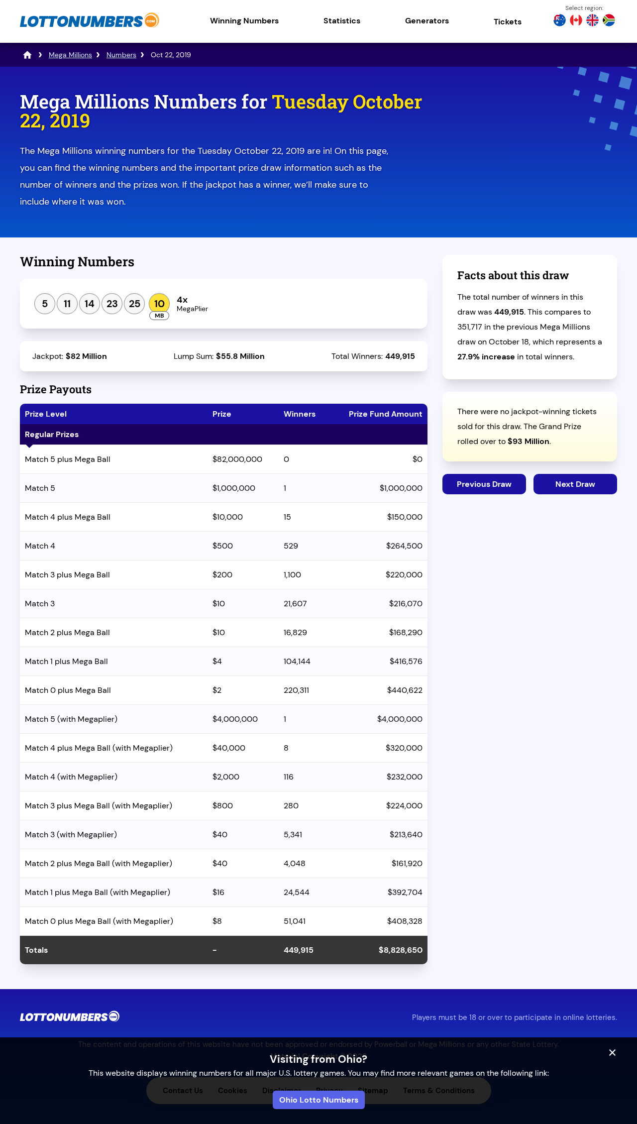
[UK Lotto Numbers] (592, 21)
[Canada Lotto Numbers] (576, 21)
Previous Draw (484, 484)
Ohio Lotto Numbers (318, 1100)
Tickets (508, 21)
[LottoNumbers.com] (89, 27)
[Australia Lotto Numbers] (559, 21)
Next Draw (575, 484)
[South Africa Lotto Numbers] (609, 21)
